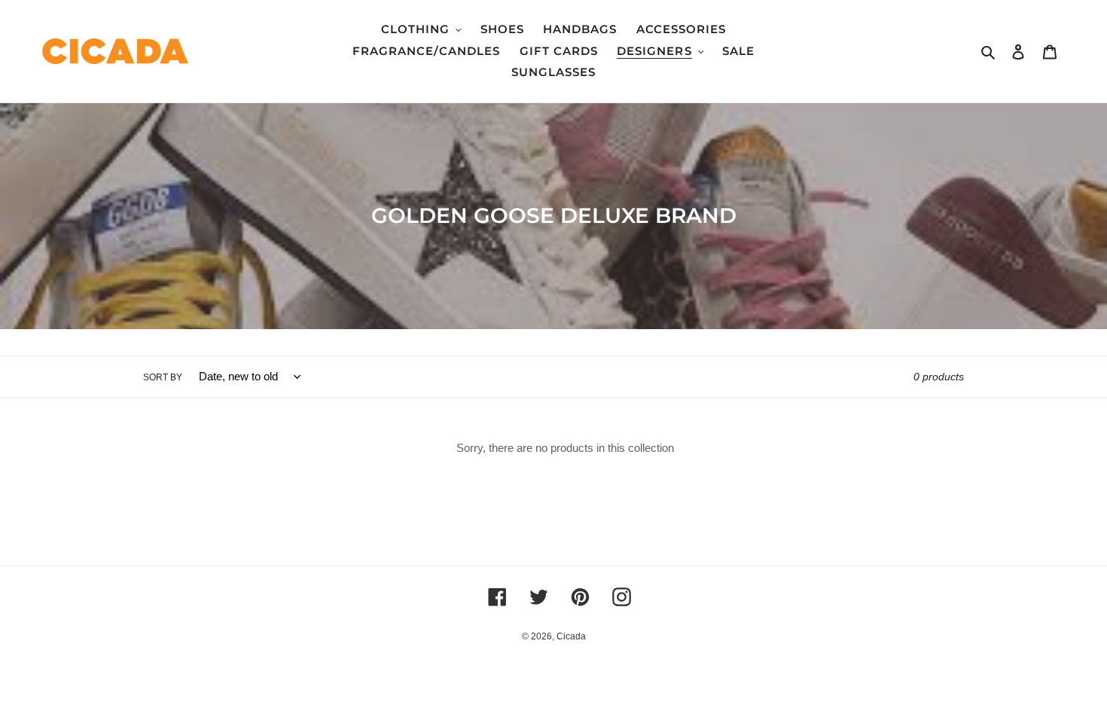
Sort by (162, 377)
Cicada (571, 636)
